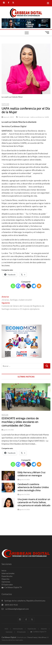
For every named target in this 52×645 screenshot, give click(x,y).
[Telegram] (33, 286)
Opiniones (6, 582)
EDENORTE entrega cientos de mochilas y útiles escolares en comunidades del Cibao (20, 421)
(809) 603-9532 (11, 605)
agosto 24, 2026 (8, 430)
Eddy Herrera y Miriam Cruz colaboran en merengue (31, 474)
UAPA (47, 117)
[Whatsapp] (13, 286)
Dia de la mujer (24, 117)
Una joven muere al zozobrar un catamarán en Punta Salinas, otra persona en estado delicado (34, 502)
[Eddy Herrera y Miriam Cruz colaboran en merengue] (8, 475)
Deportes (5, 579)
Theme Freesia (32, 637)
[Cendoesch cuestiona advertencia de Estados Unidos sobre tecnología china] (8, 487)
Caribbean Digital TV (13, 587)
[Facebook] (18, 286)
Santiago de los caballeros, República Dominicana (24, 600)
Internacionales (8, 573)
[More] (39, 286)
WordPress (42, 637)
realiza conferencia (37, 117)
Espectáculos (7, 576)
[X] (28, 286)
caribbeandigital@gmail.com (17, 609)
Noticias (5, 104)
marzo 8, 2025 (8, 117)
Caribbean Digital (9, 637)
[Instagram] (23, 286)
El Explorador (7, 584)
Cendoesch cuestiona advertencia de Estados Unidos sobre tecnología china (33, 487)
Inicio (4, 570)
